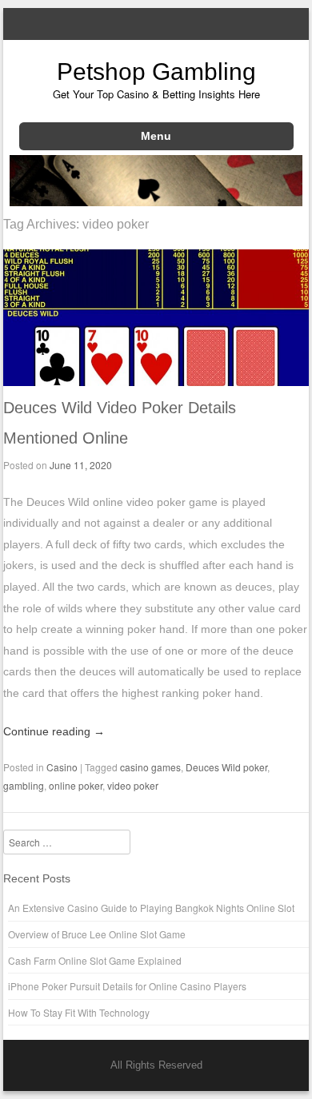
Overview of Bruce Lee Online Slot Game (97, 934)
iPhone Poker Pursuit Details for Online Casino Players (127, 986)
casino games (150, 767)
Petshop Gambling (156, 71)
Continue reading (54, 731)
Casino (62, 767)
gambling (23, 785)
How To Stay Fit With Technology (79, 1012)
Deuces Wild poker (226, 767)
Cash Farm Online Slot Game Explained (95, 960)
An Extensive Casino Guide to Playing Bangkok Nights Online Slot (151, 907)
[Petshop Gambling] (156, 201)
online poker (75, 785)
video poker (132, 785)
